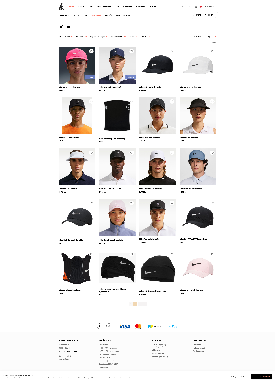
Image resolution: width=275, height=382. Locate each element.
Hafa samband (199, 348)
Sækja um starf (199, 351)
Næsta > (144, 304)
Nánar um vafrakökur (125, 378)
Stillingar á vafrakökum (239, 377)
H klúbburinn (209, 6)
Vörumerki (80, 36)
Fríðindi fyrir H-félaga (160, 356)
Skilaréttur (156, 350)
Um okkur (197, 345)
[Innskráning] (189, 6)
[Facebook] (99, 326)
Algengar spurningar (160, 353)
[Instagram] (109, 326)
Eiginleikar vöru (117, 36)
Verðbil (131, 36)
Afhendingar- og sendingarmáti (159, 346)
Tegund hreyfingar (97, 36)
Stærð (67, 36)
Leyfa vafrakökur (262, 377)
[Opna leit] (183, 6)
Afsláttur (144, 36)
